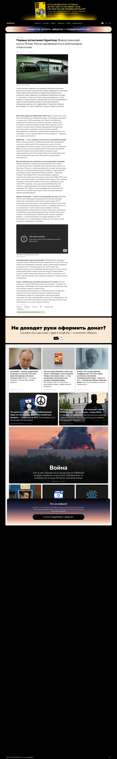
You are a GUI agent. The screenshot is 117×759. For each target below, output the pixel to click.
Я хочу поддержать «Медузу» (58, 517)
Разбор (53, 23)
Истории (46, 23)
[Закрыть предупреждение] (109, 757)
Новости (38, 23)
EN (110, 23)
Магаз (68, 23)
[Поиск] (106, 23)
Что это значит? (27, 757)
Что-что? (26, 309)
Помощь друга (77, 23)
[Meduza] (10, 23)
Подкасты (61, 23)
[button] (42, 69)
